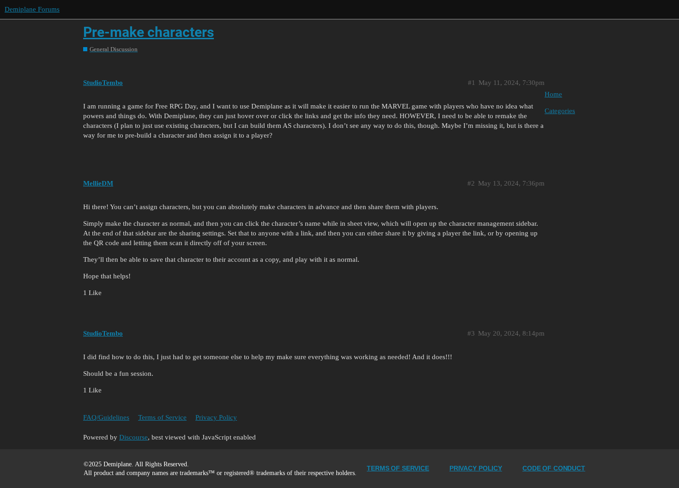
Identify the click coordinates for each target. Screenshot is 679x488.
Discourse (133, 437)
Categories (560, 110)
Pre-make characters (148, 32)
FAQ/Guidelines (106, 417)
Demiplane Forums (32, 9)
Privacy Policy (216, 417)
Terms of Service (162, 417)
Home (553, 94)
